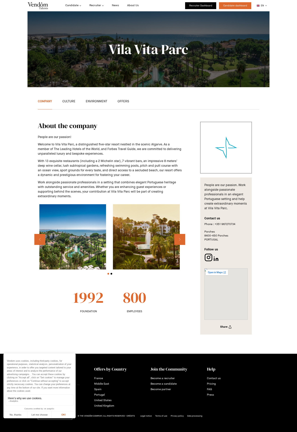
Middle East (101, 384)
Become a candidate (164, 384)
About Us (133, 5)
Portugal (99, 395)
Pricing (211, 384)
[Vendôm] (38, 5)
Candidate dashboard (235, 5)
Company (45, 101)
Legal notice (146, 416)
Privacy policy (177, 416)
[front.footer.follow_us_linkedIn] (216, 261)
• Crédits (130, 416)
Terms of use (161, 416)
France (98, 378)
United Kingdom (104, 406)
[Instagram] (208, 261)
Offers (123, 101)
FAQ (209, 389)
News (115, 5)
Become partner (161, 389)
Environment (96, 101)
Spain (97, 389)
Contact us (214, 378)
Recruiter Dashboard (200, 5)
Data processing (194, 416)
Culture (68, 101)
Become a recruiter (163, 378)
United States (103, 400)
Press (210, 395)
